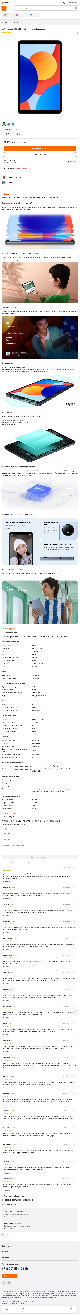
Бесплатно (71, 161)
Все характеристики (9, 629)
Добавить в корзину (40, 148)
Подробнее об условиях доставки (13, 1235)
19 (13, 33)
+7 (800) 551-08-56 (72, 3)
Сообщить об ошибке (9, 813)
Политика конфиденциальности (13, 1303)
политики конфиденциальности (58, 862)
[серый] (9, 124)
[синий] (13, 124)
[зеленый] (4, 124)
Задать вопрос (9, 1276)
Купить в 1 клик (40, 154)
